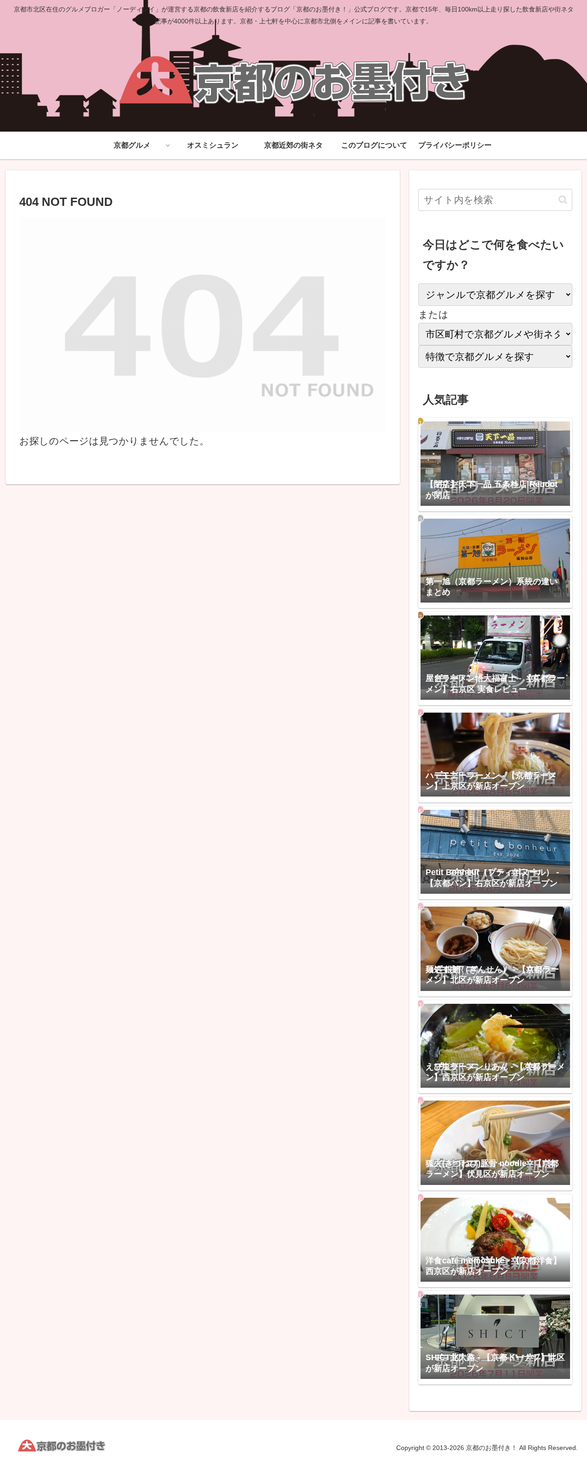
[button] (563, 199)
